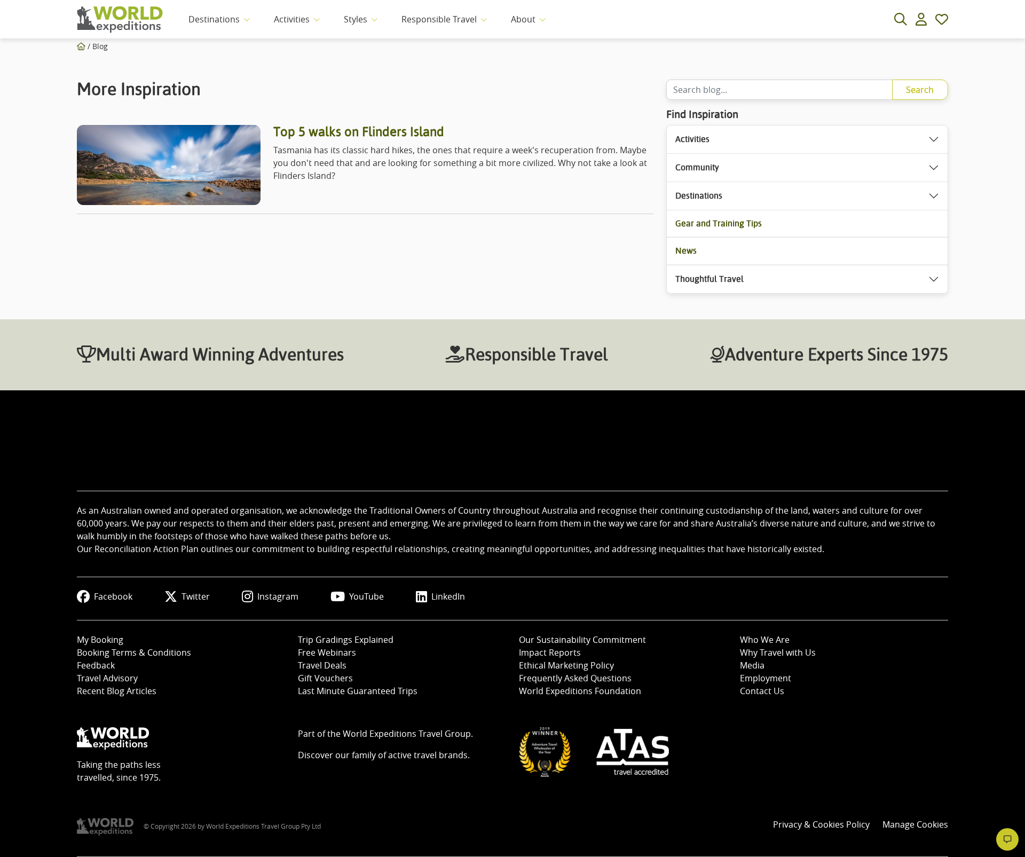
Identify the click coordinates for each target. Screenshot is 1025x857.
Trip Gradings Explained (345, 640)
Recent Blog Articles (116, 691)
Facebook (113, 596)
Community (697, 167)
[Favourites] (941, 19)
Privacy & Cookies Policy (821, 824)
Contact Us (762, 691)
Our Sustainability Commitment (582, 640)
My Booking (100, 640)
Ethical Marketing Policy (566, 665)
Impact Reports (550, 652)
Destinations (214, 19)
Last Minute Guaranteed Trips (357, 691)
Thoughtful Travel (709, 279)
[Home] (81, 46)
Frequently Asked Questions (575, 678)
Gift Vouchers (325, 678)
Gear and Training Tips (718, 223)
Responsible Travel (439, 19)
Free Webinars (327, 652)
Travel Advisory (107, 678)
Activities (292, 19)
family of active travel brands (410, 755)
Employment (765, 678)
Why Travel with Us (778, 652)
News (686, 251)
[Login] (921, 19)
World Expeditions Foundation (580, 691)
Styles (355, 19)
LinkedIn (448, 596)
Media (752, 665)
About (523, 19)
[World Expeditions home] (120, 19)
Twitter (196, 596)
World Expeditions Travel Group (407, 734)
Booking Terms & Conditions (134, 652)
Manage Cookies (915, 824)
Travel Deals (322, 665)
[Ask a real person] (1007, 839)
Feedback (96, 665)
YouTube (366, 596)
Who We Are (765, 640)
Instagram (277, 596)
